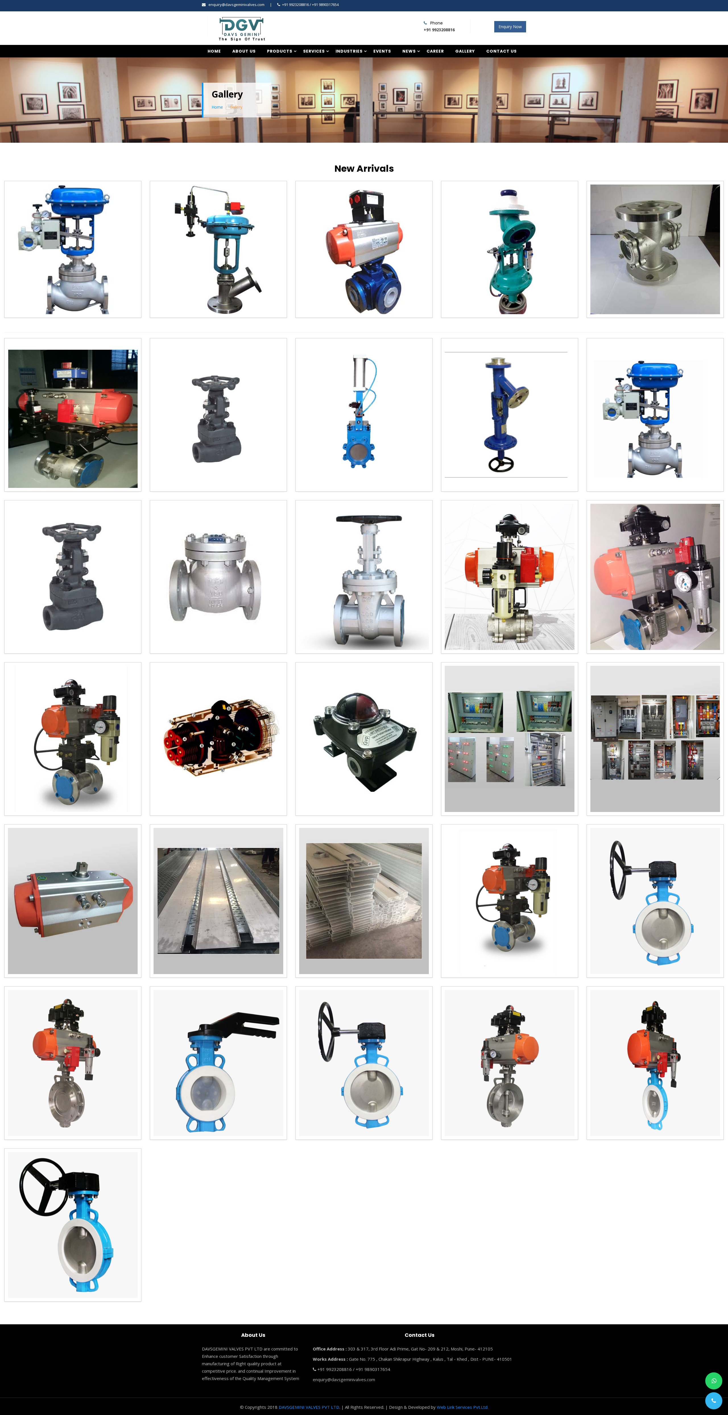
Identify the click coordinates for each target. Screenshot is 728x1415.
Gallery (465, 51)
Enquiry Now (510, 26)
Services (314, 51)
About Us (244, 51)
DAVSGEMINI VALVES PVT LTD (309, 1407)
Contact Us (501, 51)
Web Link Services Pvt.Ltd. (462, 1407)
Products (279, 51)
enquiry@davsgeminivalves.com (236, 4)
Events (382, 51)
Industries (349, 51)
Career (435, 51)
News (409, 51)
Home (214, 51)
